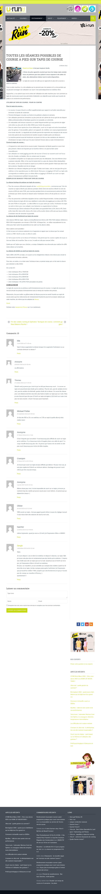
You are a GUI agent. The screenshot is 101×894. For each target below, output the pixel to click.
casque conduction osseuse (78, 822)
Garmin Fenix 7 (74, 824)
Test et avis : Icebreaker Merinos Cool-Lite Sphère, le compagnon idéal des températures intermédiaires (83, 717)
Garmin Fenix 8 (74, 827)
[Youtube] (87, 624)
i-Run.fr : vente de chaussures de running (83, 837)
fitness (37, 299)
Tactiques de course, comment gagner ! (50, 323)
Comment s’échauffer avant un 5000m (17, 834)
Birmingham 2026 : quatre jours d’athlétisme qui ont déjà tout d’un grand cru (82, 694)
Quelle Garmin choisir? (77, 839)
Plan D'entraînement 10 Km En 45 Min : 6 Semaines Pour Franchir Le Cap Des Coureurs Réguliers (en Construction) (50, 837)
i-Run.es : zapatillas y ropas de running (82, 834)
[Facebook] (78, 624)
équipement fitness (21, 307)
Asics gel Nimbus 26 (76, 817)
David (8, 303)
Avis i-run (72, 819)
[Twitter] (82, 624)
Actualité (11, 18)
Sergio (20, 546)
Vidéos (74, 18)
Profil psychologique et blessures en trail (18, 871)
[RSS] (91, 624)
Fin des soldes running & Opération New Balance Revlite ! (24, 323)
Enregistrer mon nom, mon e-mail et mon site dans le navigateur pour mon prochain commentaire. (34, 605)
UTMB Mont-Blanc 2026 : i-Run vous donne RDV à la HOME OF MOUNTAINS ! (82, 678)
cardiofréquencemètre (43, 186)
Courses (23, 18)
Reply (19, 353)
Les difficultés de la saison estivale (81, 723)
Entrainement (37, 18)
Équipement (61, 18)
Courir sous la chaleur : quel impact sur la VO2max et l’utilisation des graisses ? (82, 736)
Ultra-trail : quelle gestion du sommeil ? (17, 823)
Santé (50, 18)
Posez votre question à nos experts (82, 664)
